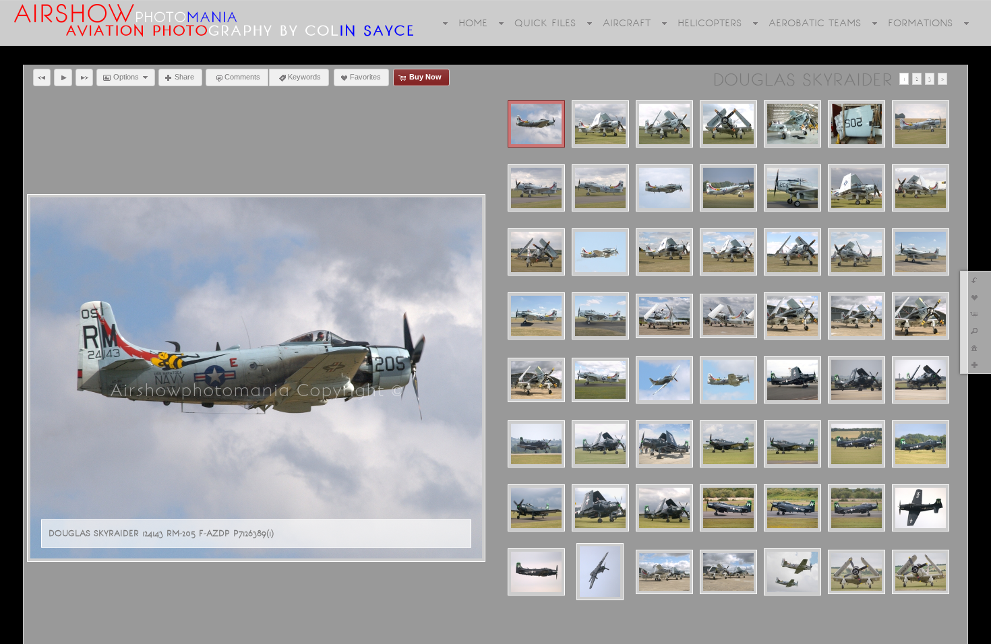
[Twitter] (38, 632)
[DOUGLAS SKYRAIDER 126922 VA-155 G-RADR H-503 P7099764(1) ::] (664, 508)
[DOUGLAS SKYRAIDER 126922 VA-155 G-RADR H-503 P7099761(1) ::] (600, 508)
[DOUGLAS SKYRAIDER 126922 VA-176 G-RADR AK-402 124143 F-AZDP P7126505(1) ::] (792, 572)
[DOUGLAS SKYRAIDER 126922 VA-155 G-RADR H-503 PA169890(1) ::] (536, 572)
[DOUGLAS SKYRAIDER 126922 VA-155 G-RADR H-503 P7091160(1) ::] (920, 444)
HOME (472, 23)
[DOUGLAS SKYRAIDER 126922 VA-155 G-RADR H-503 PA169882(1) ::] (920, 508)
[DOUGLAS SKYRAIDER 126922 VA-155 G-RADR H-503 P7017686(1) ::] (728, 444)
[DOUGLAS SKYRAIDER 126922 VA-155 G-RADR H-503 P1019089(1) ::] (600, 444)
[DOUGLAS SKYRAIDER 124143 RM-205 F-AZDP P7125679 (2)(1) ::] (792, 316)
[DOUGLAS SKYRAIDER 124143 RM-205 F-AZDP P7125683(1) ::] (536, 380)
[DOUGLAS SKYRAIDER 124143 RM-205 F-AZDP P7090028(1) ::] (920, 124)
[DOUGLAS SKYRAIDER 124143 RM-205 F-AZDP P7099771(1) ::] (920, 188)
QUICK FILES (545, 23)
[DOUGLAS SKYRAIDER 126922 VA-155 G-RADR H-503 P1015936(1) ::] (856, 380)
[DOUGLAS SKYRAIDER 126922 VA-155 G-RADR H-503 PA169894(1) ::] (600, 571)
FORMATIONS (920, 23)
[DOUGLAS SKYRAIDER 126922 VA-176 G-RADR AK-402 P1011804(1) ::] (920, 572)
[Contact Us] (57, 632)
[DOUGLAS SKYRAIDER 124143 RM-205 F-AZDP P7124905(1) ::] (728, 316)
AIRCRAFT (627, 23)
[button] (42, 77)
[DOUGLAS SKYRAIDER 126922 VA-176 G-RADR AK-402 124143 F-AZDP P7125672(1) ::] (664, 572)
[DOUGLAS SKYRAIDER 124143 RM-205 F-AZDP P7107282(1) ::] (664, 252)
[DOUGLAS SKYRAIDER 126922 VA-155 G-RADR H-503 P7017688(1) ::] (792, 444)
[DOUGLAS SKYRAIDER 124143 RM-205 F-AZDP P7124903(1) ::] (664, 316)
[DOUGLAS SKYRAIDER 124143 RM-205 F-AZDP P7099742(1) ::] (856, 188)
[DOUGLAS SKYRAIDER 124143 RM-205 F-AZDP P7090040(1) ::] (600, 188)
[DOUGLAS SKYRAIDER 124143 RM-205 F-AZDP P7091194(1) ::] (728, 188)
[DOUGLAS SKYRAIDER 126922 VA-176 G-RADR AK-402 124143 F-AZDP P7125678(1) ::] (728, 572)
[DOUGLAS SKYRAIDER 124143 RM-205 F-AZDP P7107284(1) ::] (728, 252)
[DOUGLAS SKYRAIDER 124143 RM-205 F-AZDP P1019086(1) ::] (728, 124)
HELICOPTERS (710, 23)
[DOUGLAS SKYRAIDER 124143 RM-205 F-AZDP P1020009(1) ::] (856, 124)
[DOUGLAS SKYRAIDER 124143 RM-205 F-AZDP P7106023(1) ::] (536, 252)
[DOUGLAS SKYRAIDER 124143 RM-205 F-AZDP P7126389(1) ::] (536, 124)
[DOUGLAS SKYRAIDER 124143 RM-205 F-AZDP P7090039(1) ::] (536, 188)
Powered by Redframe (936, 631)
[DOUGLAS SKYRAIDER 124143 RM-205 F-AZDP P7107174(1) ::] (600, 252)
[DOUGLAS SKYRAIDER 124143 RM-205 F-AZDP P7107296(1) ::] (856, 252)
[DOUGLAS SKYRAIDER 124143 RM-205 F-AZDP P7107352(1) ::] (920, 252)
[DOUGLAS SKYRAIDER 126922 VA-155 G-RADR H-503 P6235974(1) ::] (664, 444)
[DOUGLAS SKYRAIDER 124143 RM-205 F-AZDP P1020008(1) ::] (792, 124)
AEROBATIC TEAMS (815, 23)
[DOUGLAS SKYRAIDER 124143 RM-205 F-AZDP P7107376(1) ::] (600, 316)
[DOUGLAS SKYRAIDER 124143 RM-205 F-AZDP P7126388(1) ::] (728, 380)
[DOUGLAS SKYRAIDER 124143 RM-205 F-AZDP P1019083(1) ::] (664, 124)
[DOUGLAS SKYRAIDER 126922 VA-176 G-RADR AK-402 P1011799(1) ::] (856, 572)
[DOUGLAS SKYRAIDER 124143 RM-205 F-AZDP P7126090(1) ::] (664, 380)
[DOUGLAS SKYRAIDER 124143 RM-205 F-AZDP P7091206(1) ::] (792, 188)
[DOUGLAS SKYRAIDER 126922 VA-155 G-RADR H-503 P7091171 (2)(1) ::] (536, 508)
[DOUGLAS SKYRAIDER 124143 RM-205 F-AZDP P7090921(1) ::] (664, 188)
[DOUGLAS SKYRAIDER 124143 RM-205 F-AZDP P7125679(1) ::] (856, 316)
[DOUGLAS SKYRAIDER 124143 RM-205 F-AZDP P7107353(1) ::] (536, 316)
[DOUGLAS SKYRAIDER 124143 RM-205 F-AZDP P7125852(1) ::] (600, 380)
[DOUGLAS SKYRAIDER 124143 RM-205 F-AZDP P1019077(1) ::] (600, 124)
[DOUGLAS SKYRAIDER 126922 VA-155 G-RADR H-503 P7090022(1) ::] (856, 444)
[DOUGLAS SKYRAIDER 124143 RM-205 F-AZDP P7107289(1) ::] (792, 252)
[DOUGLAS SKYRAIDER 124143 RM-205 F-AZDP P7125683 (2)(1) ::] (920, 316)
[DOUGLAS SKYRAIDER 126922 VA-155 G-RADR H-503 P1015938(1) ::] (920, 380)
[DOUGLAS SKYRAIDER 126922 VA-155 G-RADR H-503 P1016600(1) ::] (536, 444)
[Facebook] (19, 632)
